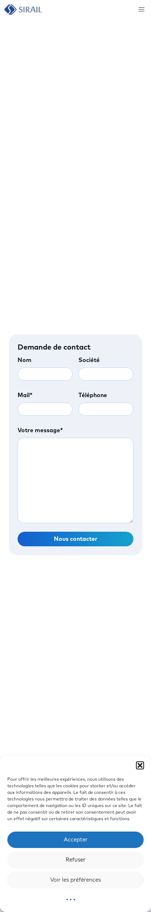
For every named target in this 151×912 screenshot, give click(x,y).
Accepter (76, 840)
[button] (140, 765)
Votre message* (40, 430)
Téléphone (92, 395)
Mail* (25, 395)
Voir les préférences (75, 880)
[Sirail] (23, 9)
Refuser (75, 860)
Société (89, 360)
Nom (25, 360)
